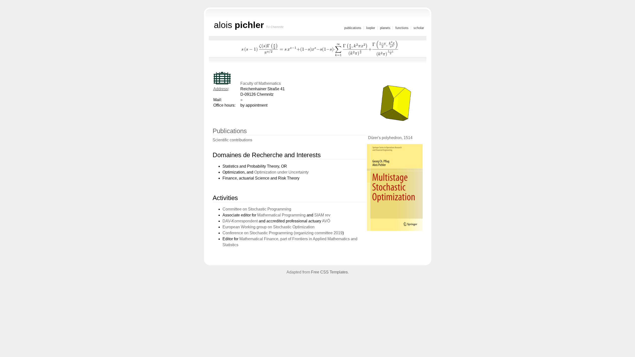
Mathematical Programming (281, 215)
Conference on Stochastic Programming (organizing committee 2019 (282, 233)
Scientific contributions (232, 140)
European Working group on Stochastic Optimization (268, 227)
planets (385, 28)
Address (220, 89)
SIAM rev (322, 215)
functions (402, 28)
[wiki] (214, 111)
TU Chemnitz (275, 27)
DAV (226, 221)
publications (352, 28)
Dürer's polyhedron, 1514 (390, 138)
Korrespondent (245, 221)
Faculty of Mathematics (260, 83)
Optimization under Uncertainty (281, 172)
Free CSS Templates (329, 272)
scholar (418, 28)
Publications (230, 131)
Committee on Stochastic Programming (256, 209)
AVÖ (326, 221)
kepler (370, 28)
